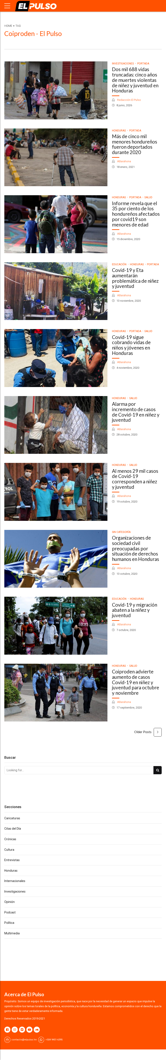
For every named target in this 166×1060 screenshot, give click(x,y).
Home (8, 25)
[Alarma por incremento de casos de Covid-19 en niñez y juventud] (55, 425)
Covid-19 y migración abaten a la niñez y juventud (134, 610)
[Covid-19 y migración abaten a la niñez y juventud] (55, 626)
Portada (143, 63)
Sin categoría (121, 532)
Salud (148, 197)
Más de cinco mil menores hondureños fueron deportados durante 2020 (134, 144)
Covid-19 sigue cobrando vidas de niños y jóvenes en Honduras (131, 345)
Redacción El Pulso (129, 99)
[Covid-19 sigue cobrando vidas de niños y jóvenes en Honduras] (55, 358)
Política (9, 922)
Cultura (9, 849)
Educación (119, 264)
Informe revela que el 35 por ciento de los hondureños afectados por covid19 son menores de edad (136, 214)
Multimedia (12, 933)
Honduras (119, 130)
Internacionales (14, 881)
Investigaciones (123, 63)
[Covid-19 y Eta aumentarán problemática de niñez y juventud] (55, 291)
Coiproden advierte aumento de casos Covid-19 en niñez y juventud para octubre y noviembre (135, 682)
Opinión (9, 902)
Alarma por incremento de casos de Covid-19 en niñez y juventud (136, 412)
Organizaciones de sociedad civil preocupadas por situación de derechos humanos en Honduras (135, 548)
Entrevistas (12, 860)
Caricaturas (12, 818)
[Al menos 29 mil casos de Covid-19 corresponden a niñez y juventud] (55, 492)
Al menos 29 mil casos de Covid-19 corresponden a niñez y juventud (135, 479)
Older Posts (143, 732)
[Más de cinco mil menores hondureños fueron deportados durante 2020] (55, 157)
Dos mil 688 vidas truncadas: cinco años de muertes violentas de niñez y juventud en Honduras (135, 80)
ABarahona (124, 161)
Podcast (10, 912)
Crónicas (10, 839)
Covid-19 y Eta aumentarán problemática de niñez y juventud (135, 278)
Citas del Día (12, 828)
